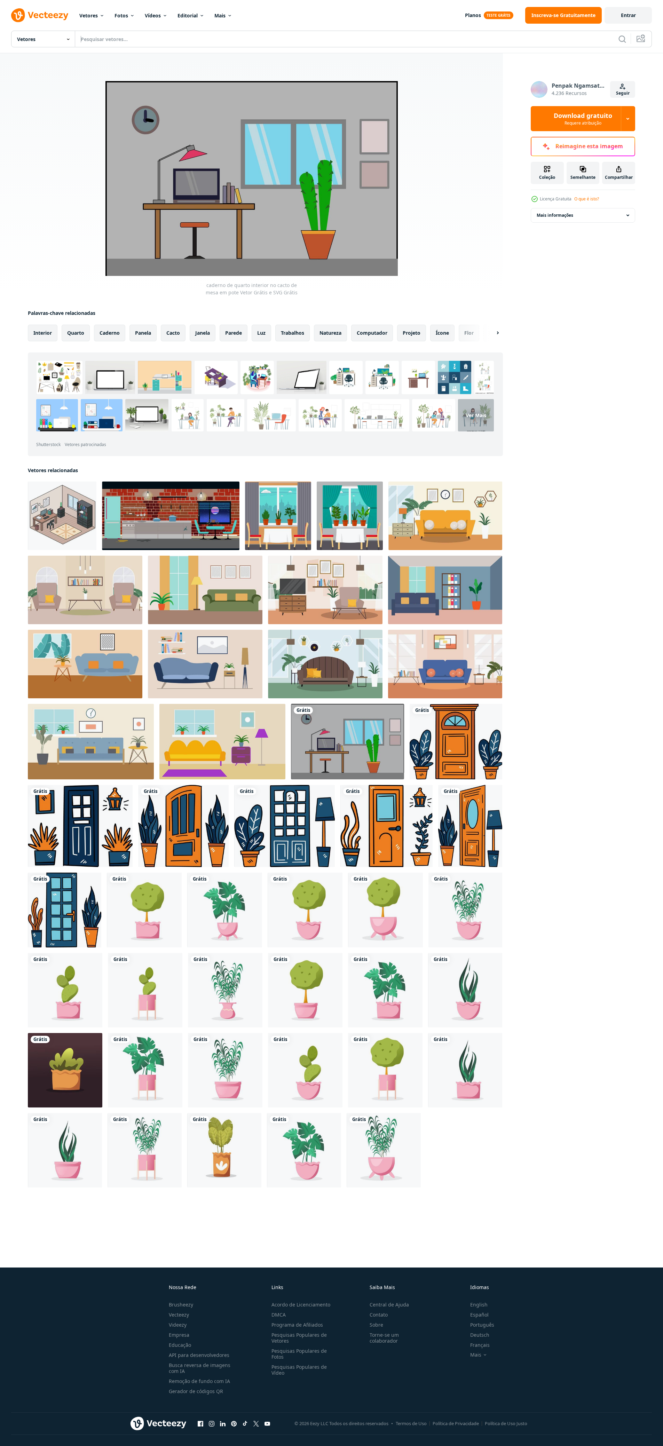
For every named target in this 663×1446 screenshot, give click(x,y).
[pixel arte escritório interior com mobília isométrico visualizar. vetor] (62, 516)
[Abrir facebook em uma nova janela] (200, 1423)
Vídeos (153, 15)
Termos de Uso (411, 1423)
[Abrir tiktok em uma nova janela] (245, 1423)
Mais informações (555, 215)
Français (480, 1345)
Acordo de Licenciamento (300, 1304)
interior (42, 332)
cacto (173, 332)
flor (469, 332)
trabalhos (292, 332)
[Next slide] (492, 333)
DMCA (278, 1314)
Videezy (178, 1324)
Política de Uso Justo (506, 1423)
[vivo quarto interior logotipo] (445, 516)
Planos (473, 15)
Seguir (623, 93)
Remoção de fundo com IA (199, 1381)
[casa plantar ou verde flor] (144, 910)
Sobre (376, 1324)
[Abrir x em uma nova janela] (256, 1423)
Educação (180, 1345)
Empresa (179, 1335)
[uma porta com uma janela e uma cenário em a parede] (456, 741)
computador (372, 332)
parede (233, 332)
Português (482, 1324)
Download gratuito (583, 118)
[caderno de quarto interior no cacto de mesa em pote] (347, 741)
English (479, 1304)
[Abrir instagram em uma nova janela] (211, 1423)
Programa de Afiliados (297, 1324)
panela (143, 332)
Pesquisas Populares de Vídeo (299, 1370)
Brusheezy (181, 1304)
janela (202, 332)
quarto (75, 332)
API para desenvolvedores (199, 1355)
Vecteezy (179, 1314)
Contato (379, 1314)
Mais (220, 15)
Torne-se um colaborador (384, 1338)
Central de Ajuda (389, 1304)
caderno (110, 332)
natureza (330, 332)
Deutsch (479, 1335)
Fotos (121, 15)
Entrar (628, 15)
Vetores (88, 15)
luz (261, 332)
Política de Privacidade (456, 1423)
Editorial (187, 15)
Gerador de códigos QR (196, 1391)
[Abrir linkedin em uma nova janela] (223, 1423)
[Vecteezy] (39, 15)
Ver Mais (476, 415)
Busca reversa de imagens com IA (199, 1368)
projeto (411, 332)
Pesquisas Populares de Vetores (299, 1338)
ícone (442, 332)
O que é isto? (586, 199)
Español (479, 1314)
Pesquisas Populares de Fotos (299, 1354)
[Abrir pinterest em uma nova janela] (234, 1423)
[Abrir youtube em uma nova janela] (267, 1423)
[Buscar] (622, 39)
